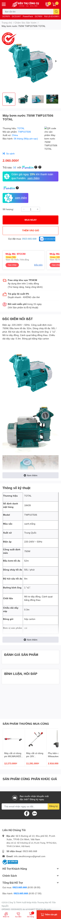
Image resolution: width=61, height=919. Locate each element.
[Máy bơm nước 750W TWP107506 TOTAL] (30, 61)
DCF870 (6, 16)
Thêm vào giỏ (30, 230)
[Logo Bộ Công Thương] (10, 861)
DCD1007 (16, 16)
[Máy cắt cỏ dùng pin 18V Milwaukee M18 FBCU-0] (35, 739)
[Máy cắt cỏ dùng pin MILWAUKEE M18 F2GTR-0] (13, 739)
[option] (30, 61)
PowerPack (28, 16)
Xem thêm (32, 475)
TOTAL (21, 128)
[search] (56, 11)
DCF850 (38, 16)
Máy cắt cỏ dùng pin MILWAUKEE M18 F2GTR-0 (12, 756)
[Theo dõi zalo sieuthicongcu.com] (34, 813)
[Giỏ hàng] (54, 4)
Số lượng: (8, 209)
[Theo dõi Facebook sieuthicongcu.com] (26, 813)
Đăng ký (53, 806)
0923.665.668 (30, 851)
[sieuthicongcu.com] (25, 4)
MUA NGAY (31, 219)
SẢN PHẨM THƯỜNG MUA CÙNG (26, 723)
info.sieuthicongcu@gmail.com (29, 856)
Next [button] (55, 61)
